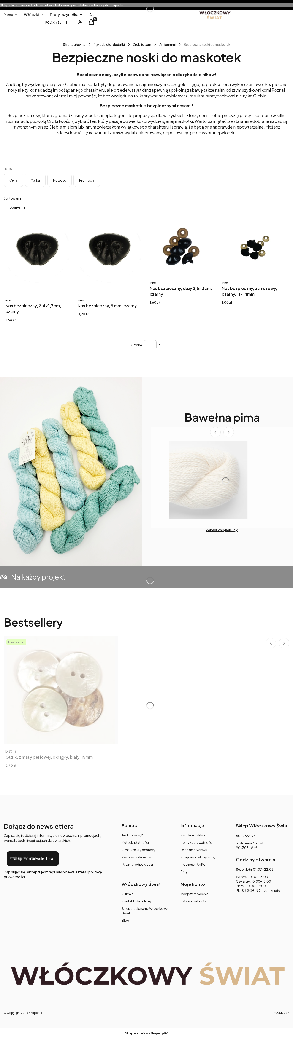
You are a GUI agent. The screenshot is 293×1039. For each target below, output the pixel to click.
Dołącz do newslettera (32, 858)
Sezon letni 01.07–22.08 (255, 869)
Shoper (34, 1013)
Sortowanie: (13, 198)
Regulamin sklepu (194, 835)
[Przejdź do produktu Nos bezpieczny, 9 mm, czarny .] (110, 257)
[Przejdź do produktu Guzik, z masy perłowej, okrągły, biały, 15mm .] (61, 690)
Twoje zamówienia (194, 894)
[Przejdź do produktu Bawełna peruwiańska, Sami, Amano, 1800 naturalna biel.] (208, 480)
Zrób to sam (142, 44)
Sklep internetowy (145, 1033)
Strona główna (74, 44)
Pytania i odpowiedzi (137, 864)
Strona (136, 345)
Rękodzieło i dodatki (109, 44)
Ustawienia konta (193, 901)
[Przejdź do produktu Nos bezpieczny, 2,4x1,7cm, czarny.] (38, 257)
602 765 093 (246, 836)
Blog (125, 920)
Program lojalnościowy (198, 857)
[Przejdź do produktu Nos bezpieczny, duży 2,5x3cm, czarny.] (182, 249)
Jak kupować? (132, 835)
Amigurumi (167, 44)
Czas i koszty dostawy (138, 850)
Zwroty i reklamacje (136, 857)
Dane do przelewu (194, 850)
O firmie (127, 894)
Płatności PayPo (193, 864)
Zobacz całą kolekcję (222, 530)
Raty (184, 872)
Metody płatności (135, 842)
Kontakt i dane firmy (137, 901)
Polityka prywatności (197, 842)
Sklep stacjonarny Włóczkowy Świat (145, 910)
